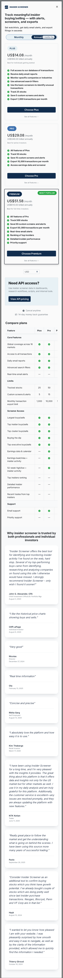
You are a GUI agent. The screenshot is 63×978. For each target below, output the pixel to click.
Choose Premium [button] (31, 253)
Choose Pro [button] (31, 175)
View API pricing (19, 299)
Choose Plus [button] (31, 109)
